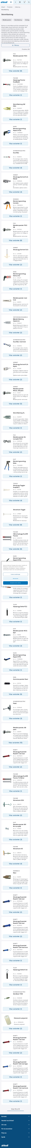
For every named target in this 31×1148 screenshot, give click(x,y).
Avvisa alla (15, 578)
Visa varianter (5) (15, 404)
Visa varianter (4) (15, 168)
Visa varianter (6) (15, 549)
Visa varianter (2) (15, 265)
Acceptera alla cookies (15, 582)
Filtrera (16, 45)
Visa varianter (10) (15, 743)
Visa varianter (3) (15, 646)
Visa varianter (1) (15, 95)
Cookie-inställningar (15, 574)
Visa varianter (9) (15, 694)
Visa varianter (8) (15, 71)
